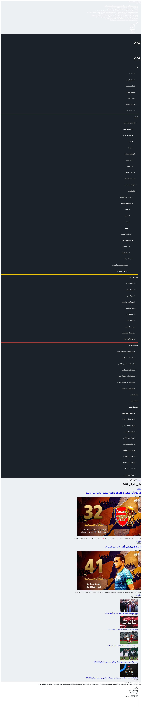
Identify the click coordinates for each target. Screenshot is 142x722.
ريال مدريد (128, 160)
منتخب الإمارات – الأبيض (128, 370)
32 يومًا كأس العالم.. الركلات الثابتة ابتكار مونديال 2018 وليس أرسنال (113, 492)
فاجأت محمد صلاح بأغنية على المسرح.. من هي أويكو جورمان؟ (121, 6)
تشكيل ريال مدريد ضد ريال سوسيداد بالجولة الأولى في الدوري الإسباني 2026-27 (116, 10)
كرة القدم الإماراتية (126, 234)
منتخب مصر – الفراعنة (128, 357)
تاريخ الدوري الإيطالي (129, 450)
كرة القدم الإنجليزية (129, 123)
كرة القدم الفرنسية (129, 184)
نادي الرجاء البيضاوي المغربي (120, 265)
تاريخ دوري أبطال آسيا (129, 431)
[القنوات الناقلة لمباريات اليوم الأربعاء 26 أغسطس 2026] (129, 627)
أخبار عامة (132, 73)
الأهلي (126, 228)
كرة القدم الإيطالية (130, 172)
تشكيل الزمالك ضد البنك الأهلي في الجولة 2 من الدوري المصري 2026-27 (118, 13)
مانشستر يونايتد (127, 135)
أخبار (136, 67)
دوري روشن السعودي (125, 197)
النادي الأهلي (124, 246)
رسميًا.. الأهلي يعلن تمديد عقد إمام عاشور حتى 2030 (124, 20)
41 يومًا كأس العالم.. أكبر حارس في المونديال (123, 546)
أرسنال (129, 147)
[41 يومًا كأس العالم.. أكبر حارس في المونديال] (109, 589)
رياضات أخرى (134, 394)
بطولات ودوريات (133, 277)
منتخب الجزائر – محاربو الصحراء (126, 382)
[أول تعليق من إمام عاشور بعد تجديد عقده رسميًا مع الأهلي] (129, 643)
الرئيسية (139, 480)
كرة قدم (136, 117)
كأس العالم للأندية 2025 (131, 696)
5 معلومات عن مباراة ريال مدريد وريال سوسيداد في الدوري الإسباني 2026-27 (117, 17)
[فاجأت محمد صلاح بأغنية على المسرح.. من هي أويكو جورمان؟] (129, 611)
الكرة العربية (131, 191)
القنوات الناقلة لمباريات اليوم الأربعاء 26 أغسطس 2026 (123, 7)
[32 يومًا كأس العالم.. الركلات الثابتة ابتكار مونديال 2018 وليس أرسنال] (109, 535)
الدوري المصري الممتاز (128, 302)
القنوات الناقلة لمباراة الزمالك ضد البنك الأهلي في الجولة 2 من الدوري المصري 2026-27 (114, 15)
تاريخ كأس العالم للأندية (128, 413)
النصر (126, 215)
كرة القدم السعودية (126, 203)
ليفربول (129, 141)
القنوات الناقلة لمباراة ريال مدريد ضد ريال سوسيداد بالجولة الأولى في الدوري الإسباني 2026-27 (112, 12)
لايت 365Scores (131, 110)
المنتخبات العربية (133, 345)
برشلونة (129, 166)
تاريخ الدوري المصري (129, 456)
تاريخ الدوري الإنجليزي (129, 437)
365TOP (139, 489)
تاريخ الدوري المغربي (129, 475)
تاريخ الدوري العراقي (129, 468)
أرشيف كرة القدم (133, 407)
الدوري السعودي (130, 296)
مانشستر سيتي (127, 129)
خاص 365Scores (130, 104)
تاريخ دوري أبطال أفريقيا (128, 425)
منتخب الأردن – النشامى (128, 388)
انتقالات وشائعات (130, 86)
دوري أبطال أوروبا (130, 326)
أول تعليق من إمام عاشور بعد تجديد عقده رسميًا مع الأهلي (122, 9)
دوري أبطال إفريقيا (129, 339)
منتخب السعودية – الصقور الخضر (126, 351)
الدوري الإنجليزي (130, 283)
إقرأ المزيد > (138, 541)
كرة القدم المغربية (126, 258)
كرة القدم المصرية (126, 240)
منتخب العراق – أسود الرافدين (127, 376)
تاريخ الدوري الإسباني (129, 444)
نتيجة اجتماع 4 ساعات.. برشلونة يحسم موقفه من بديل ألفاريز (121, 18)
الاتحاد (126, 209)
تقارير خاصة (131, 98)
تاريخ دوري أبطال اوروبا (128, 419)
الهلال (126, 221)
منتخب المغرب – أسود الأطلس (126, 363)
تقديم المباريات (131, 79)
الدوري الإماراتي (130, 320)
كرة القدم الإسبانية (130, 154)
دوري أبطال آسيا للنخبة (128, 333)
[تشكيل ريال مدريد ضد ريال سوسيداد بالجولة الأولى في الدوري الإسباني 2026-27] (129, 660)
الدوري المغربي (130, 308)
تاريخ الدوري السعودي (129, 462)
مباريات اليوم (134, 400)
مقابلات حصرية (130, 92)
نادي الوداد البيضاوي (122, 271)
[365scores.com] (137, 45)
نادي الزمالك (124, 252)
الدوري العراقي (130, 314)
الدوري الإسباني (130, 289)
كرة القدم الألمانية (130, 178)
